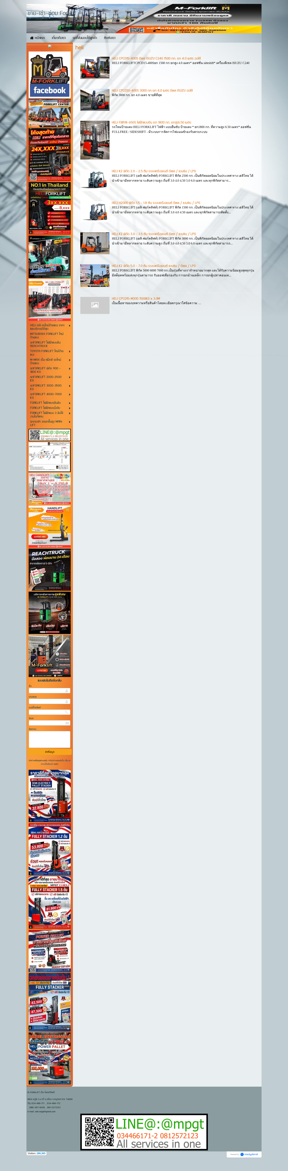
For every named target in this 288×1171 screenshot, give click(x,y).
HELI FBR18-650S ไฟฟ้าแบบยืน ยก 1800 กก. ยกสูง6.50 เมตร (151, 122)
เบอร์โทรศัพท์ (35, 708)
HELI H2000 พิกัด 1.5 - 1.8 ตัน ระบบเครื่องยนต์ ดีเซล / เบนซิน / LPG (156, 203)
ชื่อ (30, 686)
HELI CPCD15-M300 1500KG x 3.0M (136, 298)
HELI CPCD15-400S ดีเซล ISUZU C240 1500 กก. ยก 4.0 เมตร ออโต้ (156, 58)
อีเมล (31, 718)
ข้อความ (32, 729)
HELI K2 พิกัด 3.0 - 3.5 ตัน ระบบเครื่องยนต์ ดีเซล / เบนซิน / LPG (154, 234)
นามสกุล (33, 697)
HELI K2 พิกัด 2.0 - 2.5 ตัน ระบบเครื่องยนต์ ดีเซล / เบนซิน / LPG (154, 171)
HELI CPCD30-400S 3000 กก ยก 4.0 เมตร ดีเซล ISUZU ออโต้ (152, 90)
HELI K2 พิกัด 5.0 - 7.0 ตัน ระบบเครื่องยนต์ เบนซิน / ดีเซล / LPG (154, 266)
